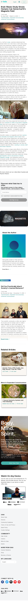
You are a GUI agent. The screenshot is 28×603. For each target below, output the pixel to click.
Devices (3, 519)
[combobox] (9, 562)
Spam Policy (4, 527)
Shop (2, 552)
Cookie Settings (5, 530)
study (8, 42)
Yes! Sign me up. (14, 200)
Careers (3, 538)
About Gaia (4, 517)
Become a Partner (6, 555)
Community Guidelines (7, 522)
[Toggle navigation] (1, 1)
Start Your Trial (14, 463)
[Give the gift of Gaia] (19, 2)
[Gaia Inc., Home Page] (5, 2)
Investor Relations (6, 550)
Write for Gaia (5, 541)
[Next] (23, 363)
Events (3, 544)
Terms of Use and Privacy (8, 525)
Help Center (4, 536)
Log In (24, 1)
